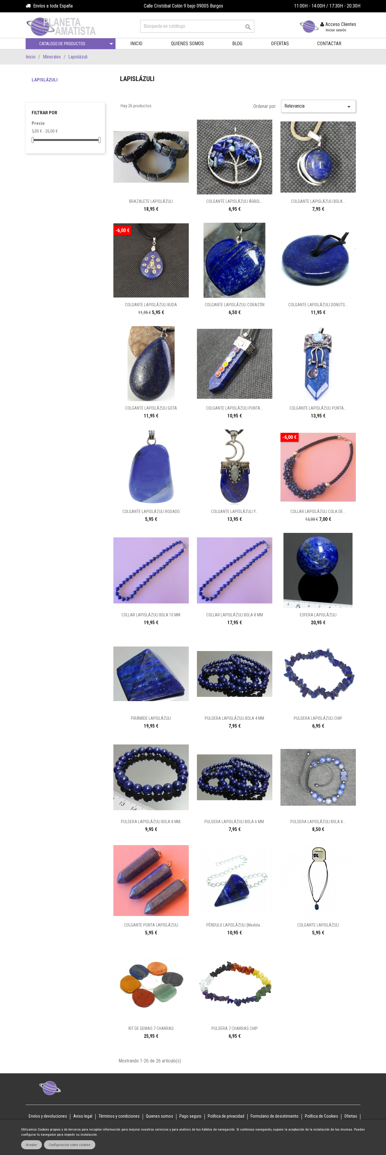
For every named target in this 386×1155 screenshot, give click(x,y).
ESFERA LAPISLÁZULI (318, 614)
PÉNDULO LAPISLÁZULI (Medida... (234, 925)
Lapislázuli (45, 80)
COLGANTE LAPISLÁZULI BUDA (151, 304)
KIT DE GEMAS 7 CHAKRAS (151, 1028)
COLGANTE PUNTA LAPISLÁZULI (151, 925)
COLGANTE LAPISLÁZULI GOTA (151, 408)
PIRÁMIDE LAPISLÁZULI (151, 718)
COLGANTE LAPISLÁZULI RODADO (151, 511)
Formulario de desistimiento (275, 1116)
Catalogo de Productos (62, 43)
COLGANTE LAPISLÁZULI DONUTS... (318, 304)
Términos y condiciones (119, 1116)
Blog (237, 43)
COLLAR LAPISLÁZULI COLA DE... (318, 511)
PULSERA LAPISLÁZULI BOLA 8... (318, 821)
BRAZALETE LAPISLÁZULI (151, 201)
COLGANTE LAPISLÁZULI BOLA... (318, 201)
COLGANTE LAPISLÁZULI (318, 925)
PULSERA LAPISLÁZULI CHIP (318, 718)
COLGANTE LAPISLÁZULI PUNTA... (234, 408)
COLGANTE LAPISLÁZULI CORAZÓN (234, 304)
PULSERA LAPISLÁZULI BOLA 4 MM (234, 718)
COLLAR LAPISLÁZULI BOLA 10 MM (151, 614)
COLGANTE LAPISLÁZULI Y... (234, 511)
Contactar (329, 43)
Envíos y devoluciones (48, 1116)
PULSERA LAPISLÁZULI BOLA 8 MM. (151, 821)
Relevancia (318, 106)
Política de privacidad (226, 1116)
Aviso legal (82, 1116)
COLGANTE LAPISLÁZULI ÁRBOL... (234, 201)
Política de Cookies (321, 1116)
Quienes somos (187, 43)
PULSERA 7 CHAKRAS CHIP (234, 1028)
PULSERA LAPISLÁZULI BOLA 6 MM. (234, 821)
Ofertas (280, 43)
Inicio (136, 43)
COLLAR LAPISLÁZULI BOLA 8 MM (234, 614)
